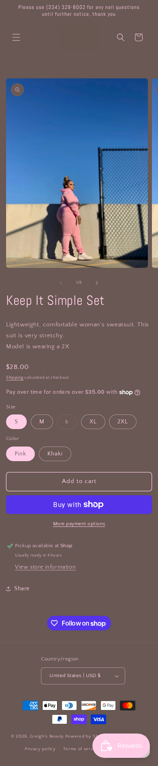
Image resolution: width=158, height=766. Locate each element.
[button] (16, 37)
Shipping (14, 377)
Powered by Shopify (87, 736)
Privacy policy (40, 749)
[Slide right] (97, 283)
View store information (45, 567)
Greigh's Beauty (47, 736)
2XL (122, 422)
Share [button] (22, 588)
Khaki (55, 454)
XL (93, 422)
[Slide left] (61, 283)
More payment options (79, 523)
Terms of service (81, 749)
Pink (20, 454)
